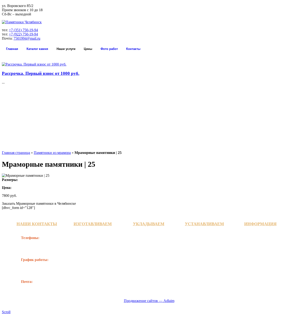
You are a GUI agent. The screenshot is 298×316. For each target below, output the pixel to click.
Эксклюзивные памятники (89, 252)
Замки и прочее (201, 260)
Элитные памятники (94, 260)
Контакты (133, 49)
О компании (254, 250)
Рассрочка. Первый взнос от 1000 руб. (40, 73)
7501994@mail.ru (27, 38)
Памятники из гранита (96, 237)
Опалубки (141, 263)
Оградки (196, 237)
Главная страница (16, 153)
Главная (12, 49)
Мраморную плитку (149, 243)
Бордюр (139, 256)
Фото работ (109, 49)
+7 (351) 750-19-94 (23, 30)
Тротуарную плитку (149, 250)
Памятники (198, 254)
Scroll (6, 312)
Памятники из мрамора (52, 153)
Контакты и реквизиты (264, 237)
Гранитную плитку (149, 237)
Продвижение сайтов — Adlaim (149, 301)
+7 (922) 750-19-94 (23, 34)
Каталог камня (37, 49)
